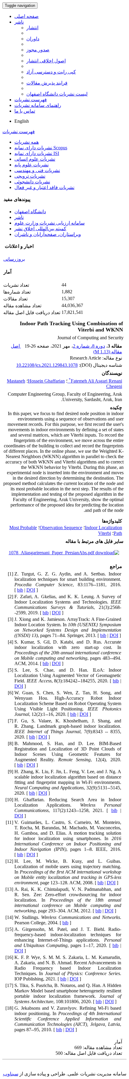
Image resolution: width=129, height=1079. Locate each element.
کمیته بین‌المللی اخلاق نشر (40, 228)
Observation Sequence (61, 527)
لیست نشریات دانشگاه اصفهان (57, 93)
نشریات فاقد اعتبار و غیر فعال (44, 187)
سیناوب (10, 1073)
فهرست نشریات (30, 99)
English (21, 121)
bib (20, 590)
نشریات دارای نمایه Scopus (40, 147)
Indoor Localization (103, 527)
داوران (32, 38)
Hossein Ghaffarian (46, 380)
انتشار (32, 27)
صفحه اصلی (26, 16)
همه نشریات (26, 142)
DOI (30, 590)
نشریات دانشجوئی (32, 181)
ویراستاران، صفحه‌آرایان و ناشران (47, 234)
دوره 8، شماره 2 (89, 346)
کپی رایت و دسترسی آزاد (51, 71)
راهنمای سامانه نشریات (37, 105)
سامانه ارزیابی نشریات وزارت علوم (49, 222)
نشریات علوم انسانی (34, 159)
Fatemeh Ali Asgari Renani (95, 380)
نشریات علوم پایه (31, 164)
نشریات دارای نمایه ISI (36, 153)
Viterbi (104, 533)
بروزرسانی (14, 259)
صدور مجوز (38, 49)
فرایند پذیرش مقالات (47, 82)
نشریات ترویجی (29, 176)
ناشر (19, 21)
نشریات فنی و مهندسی (37, 170)
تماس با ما (24, 110)
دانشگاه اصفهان (30, 211)
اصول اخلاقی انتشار (46, 60)
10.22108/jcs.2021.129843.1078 (47, 365)
